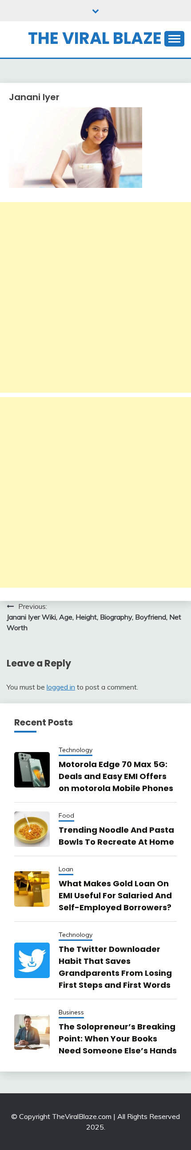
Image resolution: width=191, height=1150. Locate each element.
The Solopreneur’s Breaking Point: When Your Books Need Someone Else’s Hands (118, 1038)
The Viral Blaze (95, 38)
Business (71, 1012)
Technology (75, 750)
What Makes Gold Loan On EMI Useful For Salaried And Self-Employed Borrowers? (115, 895)
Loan (66, 869)
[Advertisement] (95, 297)
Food (66, 815)
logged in (61, 686)
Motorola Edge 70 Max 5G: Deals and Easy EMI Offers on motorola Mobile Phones (116, 776)
